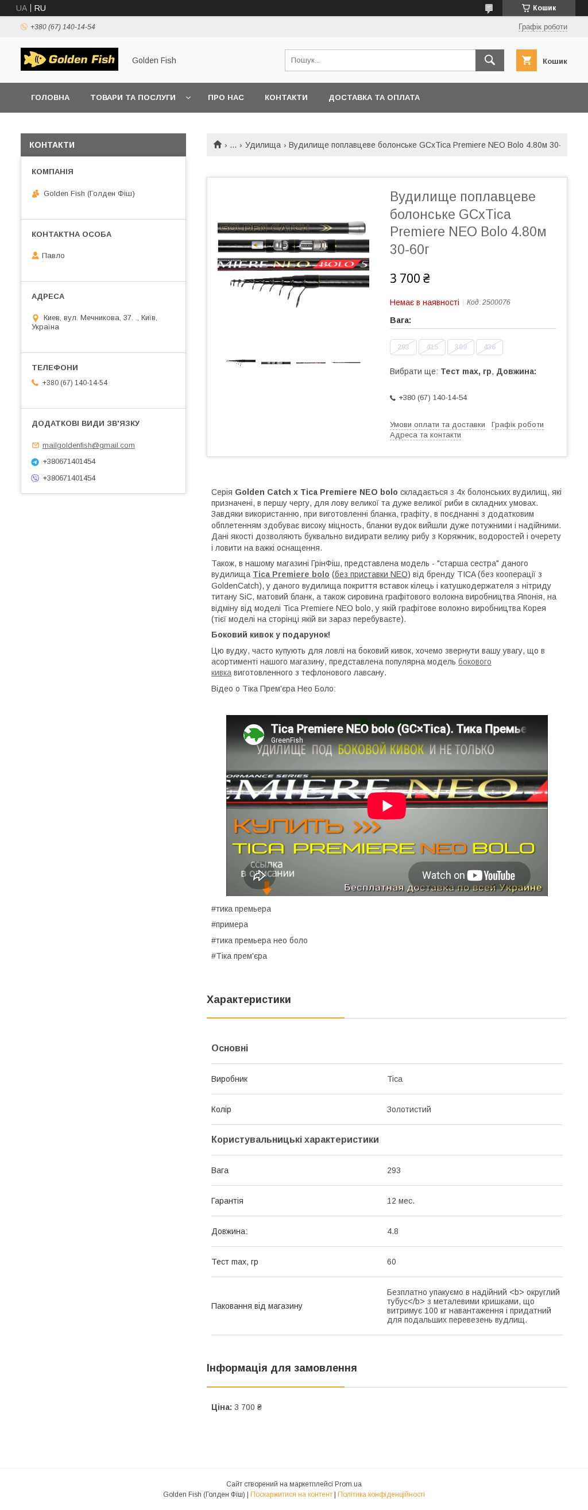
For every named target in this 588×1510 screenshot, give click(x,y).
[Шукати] (489, 60)
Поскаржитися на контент (291, 1494)
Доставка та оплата (374, 97)
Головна (50, 97)
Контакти (286, 97)
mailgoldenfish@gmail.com (88, 445)
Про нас (226, 97)
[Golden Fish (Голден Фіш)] (69, 67)
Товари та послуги (133, 97)
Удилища (263, 144)
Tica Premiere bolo (291, 574)
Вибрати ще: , (463, 371)
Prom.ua (348, 1484)
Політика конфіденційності (381, 1494)
